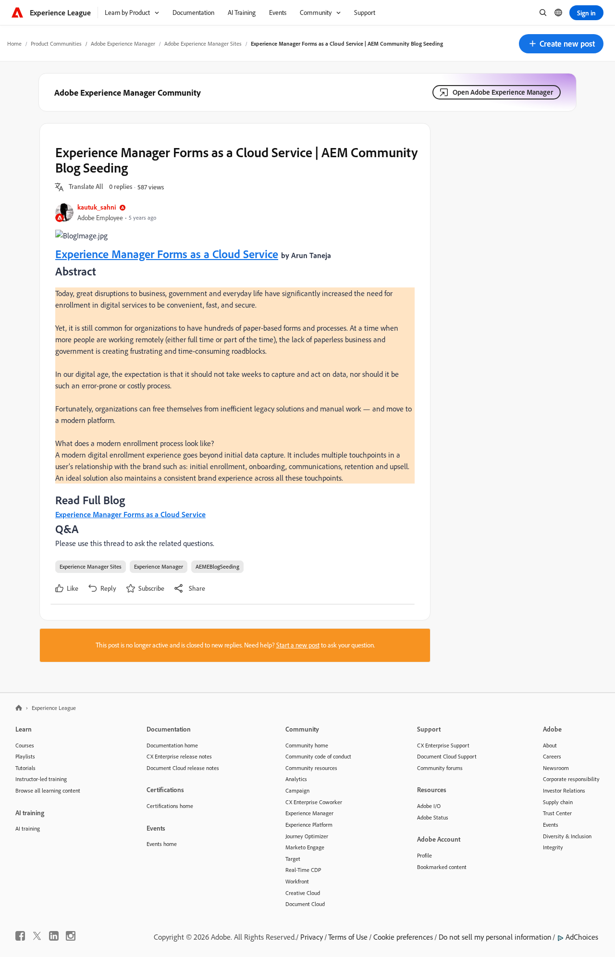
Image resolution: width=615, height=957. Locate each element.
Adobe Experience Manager (123, 43)
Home (14, 43)
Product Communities (56, 43)
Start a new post (298, 645)
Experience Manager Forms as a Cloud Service (166, 254)
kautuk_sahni (96, 207)
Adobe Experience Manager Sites (203, 43)
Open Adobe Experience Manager (503, 92)
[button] (561, 43)
